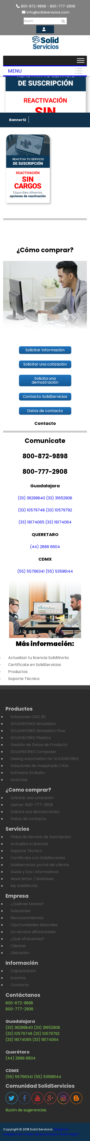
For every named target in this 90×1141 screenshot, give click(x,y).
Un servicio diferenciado (33, 932)
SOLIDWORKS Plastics (31, 737)
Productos (18, 671)
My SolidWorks (24, 886)
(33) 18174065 (31, 522)
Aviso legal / (69, 1134)
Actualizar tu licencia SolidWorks (38, 657)
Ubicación (20, 953)
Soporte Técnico (24, 678)
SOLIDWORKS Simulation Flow (38, 731)
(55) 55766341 (31, 571)
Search (28, 21)
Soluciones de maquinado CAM (39, 765)
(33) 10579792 (59, 510)
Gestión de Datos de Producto (39, 744)
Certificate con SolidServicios (38, 858)
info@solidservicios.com (48, 12)
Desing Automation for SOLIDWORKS (45, 758)
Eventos (18, 978)
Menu (15, 71)
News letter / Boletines (32, 879)
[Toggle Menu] (80, 60)
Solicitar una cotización (32, 798)
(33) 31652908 (59, 498)
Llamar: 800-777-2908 (32, 805)
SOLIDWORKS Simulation (33, 724)
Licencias (19, 779)
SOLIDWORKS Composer (33, 751)
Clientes (18, 946)
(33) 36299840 (31, 498)
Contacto (20, 985)
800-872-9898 (19, 1003)
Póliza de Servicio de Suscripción (41, 837)
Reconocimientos (27, 918)
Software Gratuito (28, 772)
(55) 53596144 (59, 571)
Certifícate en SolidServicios (34, 664)
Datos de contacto (28, 819)
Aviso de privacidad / (42, 1134)
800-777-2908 (19, 1009)
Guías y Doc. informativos (35, 872)
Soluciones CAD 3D (28, 717)
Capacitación (23, 971)
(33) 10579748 (31, 510)
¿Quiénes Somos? (27, 904)
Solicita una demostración (35, 812)
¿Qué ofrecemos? (27, 939)
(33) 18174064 (58, 522)
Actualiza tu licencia (29, 844)
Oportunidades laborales (34, 925)
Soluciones (20, 911)
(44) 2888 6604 (45, 547)
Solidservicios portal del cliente (40, 865)
